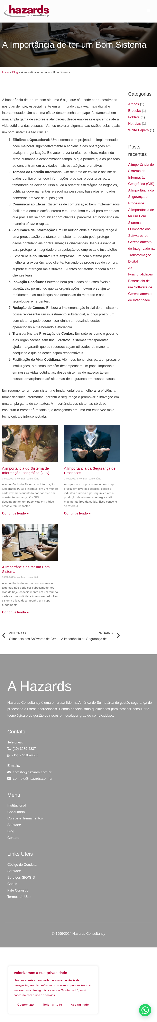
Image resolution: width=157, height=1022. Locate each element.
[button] (145, 1010)
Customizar (25, 1004)
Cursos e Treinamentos (25, 818)
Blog (15, 72)
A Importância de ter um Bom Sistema (141, 216)
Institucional (16, 805)
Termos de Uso (18, 897)
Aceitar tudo (80, 1004)
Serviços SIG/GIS (21, 877)
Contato (13, 838)
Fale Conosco (17, 890)
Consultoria (16, 812)
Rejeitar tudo (52, 1004)
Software (14, 825)
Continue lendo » (15, 513)
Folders (134, 117)
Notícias (134, 124)
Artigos (133, 104)
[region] (53, 990)
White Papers (138, 130)
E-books (134, 111)
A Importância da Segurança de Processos (141, 196)
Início (5, 72)
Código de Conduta (21, 865)
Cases (12, 884)
